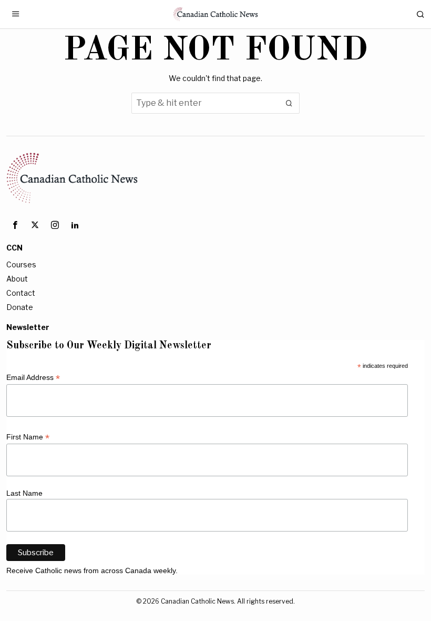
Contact (20, 292)
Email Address (33, 378)
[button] (289, 103)
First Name (27, 437)
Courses (21, 264)
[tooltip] (14, 224)
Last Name (24, 493)
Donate (19, 307)
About (17, 278)
